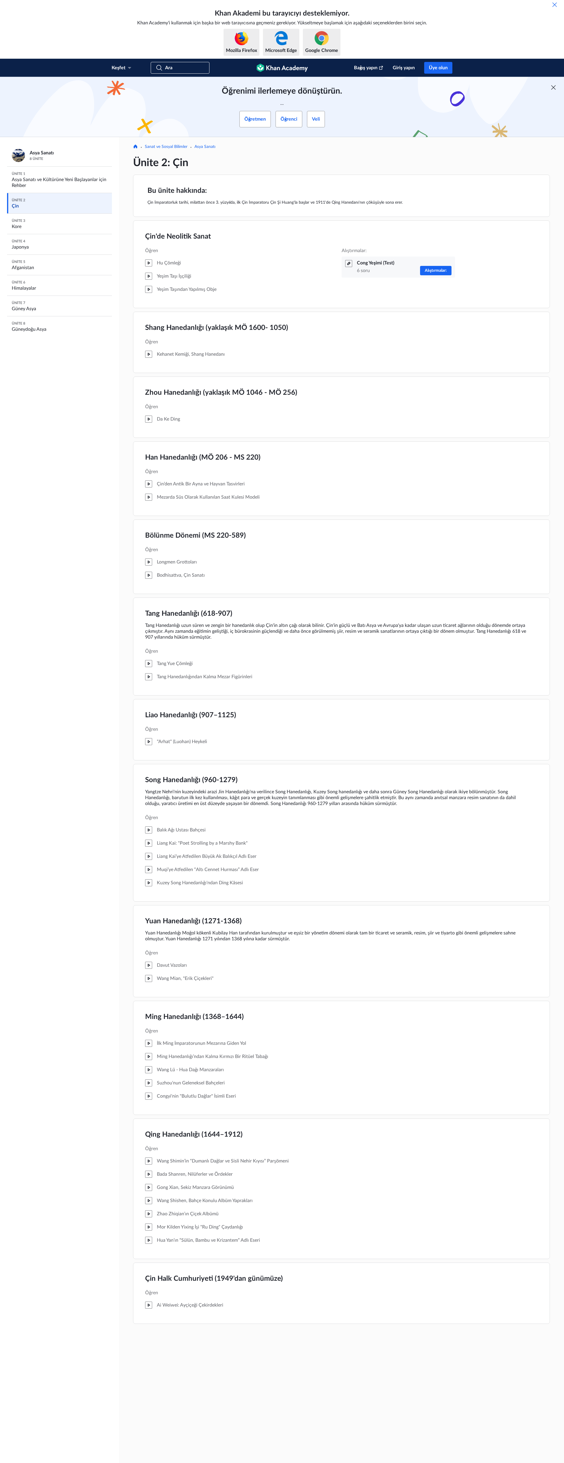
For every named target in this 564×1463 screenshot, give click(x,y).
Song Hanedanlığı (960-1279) (191, 780)
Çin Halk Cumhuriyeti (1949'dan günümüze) (214, 1278)
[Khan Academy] (282, 68)
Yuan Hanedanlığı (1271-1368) (193, 921)
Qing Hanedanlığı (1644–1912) (194, 1134)
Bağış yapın (365, 67)
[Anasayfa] (135, 147)
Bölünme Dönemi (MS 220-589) (195, 535)
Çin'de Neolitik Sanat (178, 236)
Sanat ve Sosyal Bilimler (166, 147)
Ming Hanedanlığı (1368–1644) (194, 1016)
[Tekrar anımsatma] (554, 4)
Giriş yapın (404, 67)
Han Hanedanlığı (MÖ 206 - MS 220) (203, 457)
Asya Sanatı (204, 147)
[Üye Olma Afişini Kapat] (553, 87)
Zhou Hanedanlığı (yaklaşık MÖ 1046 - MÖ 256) (221, 392)
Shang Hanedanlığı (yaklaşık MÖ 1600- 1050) (216, 327)
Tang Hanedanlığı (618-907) (188, 613)
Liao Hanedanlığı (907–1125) (190, 715)
